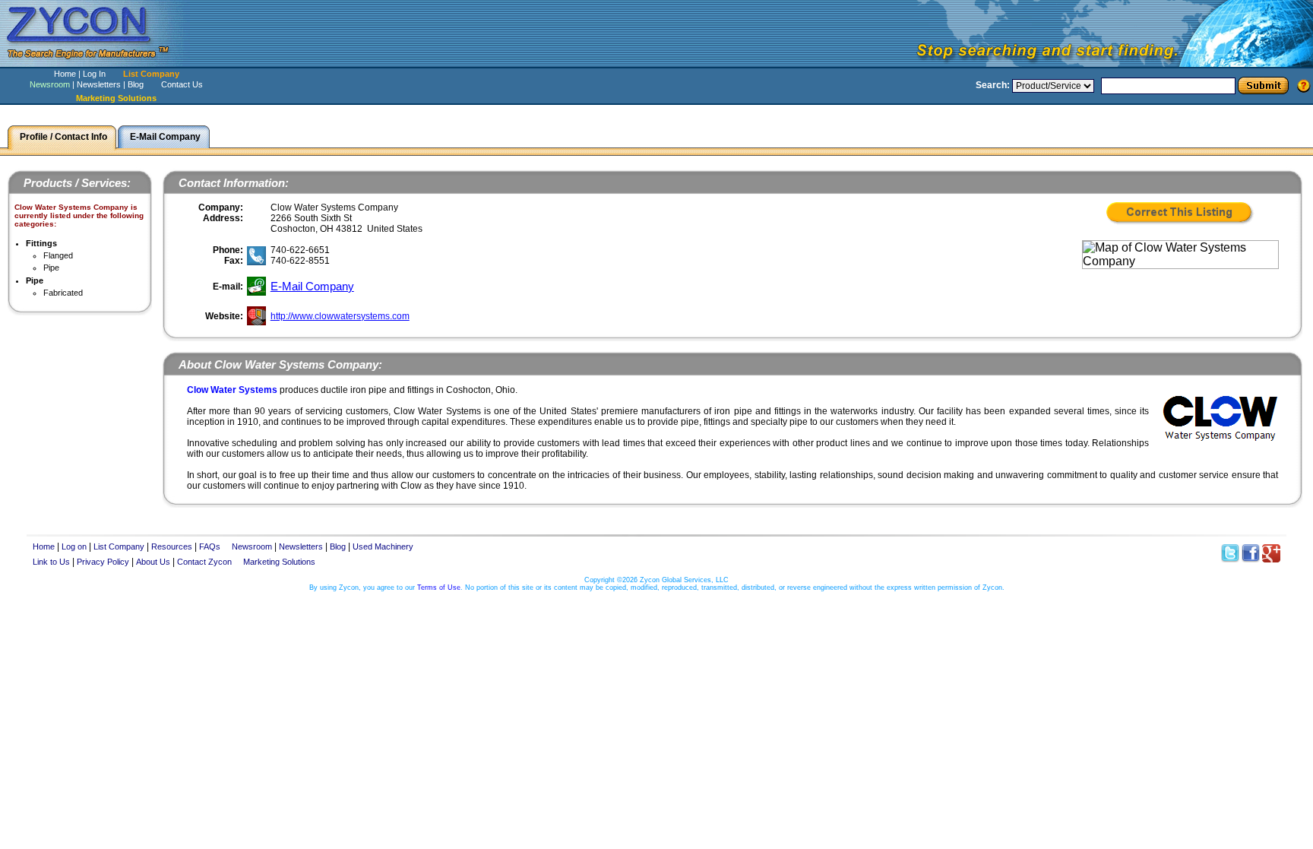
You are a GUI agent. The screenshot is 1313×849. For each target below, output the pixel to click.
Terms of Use (438, 587)
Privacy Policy (103, 561)
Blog (136, 84)
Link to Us (51, 561)
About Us (153, 561)
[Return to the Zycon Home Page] (95, 62)
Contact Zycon (204, 561)
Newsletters (99, 84)
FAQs (209, 546)
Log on (74, 546)
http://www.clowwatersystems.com (340, 316)
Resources (171, 546)
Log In (94, 73)
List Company (151, 73)
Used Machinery (383, 546)
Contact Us (182, 84)
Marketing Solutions (279, 561)
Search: (993, 85)
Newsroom (50, 84)
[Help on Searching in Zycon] (1304, 85)
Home (65, 73)
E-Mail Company (312, 286)
